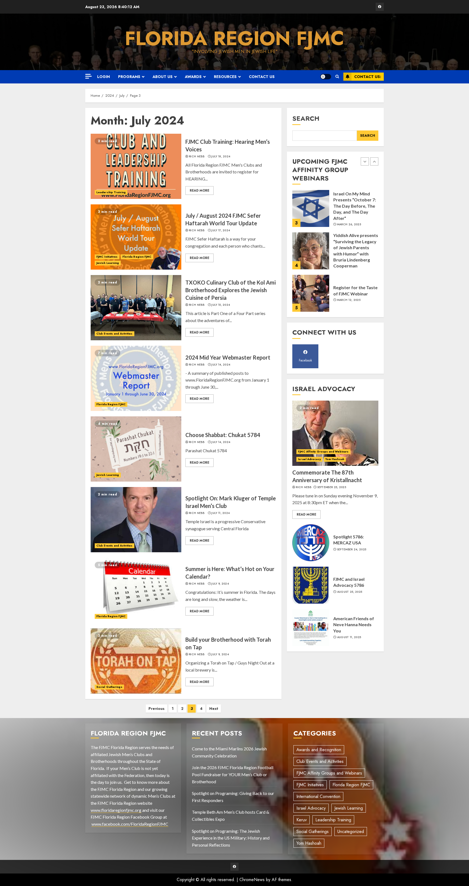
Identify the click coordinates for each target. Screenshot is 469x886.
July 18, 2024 (220, 156)
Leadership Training (111, 192)
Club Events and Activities (114, 334)
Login (103, 76)
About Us (163, 76)
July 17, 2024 (220, 230)
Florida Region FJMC (234, 38)
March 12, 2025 (348, 300)
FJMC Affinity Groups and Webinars (323, 452)
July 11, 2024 (220, 513)
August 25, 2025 (349, 592)
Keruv (301, 820)
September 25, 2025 (331, 487)
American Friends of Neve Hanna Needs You (353, 624)
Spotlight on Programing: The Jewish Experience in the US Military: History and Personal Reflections (231, 837)
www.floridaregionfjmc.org (116, 810)
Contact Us (262, 76)
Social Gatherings (109, 687)
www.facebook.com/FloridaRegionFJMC (129, 823)
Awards (193, 76)
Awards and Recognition (318, 750)
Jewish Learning (107, 263)
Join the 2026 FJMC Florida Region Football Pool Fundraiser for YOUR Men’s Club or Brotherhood (232, 774)
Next (213, 708)
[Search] (337, 76)
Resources (225, 76)
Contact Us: (367, 76)
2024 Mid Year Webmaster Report (227, 357)
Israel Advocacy (309, 459)
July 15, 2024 (220, 305)
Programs (129, 76)
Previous (156, 708)
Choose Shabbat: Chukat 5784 (222, 435)
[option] (335, 211)
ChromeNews (252, 879)
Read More (199, 190)
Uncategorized (350, 831)
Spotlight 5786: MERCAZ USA (348, 539)
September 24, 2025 (351, 549)
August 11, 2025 (349, 637)
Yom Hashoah (334, 459)
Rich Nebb (196, 156)
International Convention (318, 796)
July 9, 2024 (220, 584)
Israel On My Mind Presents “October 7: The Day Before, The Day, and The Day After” (354, 206)
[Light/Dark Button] (325, 76)
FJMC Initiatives (107, 257)
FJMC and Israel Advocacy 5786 (349, 582)
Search (305, 118)
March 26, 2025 (349, 224)
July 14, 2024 (220, 365)
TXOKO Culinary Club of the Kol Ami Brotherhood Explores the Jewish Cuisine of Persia (230, 290)
